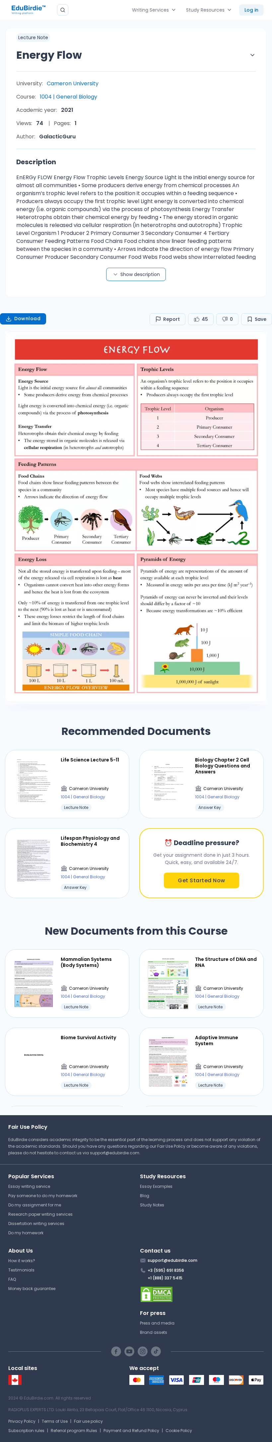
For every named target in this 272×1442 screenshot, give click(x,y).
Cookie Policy (179, 1430)
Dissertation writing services (36, 1223)
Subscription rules (26, 1430)
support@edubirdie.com (114, 1153)
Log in (251, 10)
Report (171, 319)
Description (36, 162)
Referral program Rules (74, 1430)
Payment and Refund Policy (131, 1430)
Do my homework (25, 1233)
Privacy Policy (21, 1421)
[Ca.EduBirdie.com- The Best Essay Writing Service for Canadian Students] (15, 1383)
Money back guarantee (31, 1288)
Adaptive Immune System (216, 1040)
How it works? (21, 1260)
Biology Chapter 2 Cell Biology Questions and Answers (222, 766)
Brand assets (153, 1332)
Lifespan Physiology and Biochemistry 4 (90, 841)
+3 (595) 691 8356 (166, 1270)
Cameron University (73, 83)
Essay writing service (29, 1186)
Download (27, 318)
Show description (140, 274)
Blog (144, 1195)
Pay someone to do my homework (42, 1195)
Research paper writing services (40, 1214)
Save (260, 319)
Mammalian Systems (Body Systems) (86, 962)
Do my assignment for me (34, 1205)
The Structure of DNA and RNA (226, 962)
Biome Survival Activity (88, 1038)
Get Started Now (201, 880)
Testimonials (21, 1270)
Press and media (157, 1323)
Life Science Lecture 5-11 (90, 760)
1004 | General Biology (68, 97)
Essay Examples (156, 1186)
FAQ (12, 1279)
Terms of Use (55, 1421)
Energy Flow (49, 54)
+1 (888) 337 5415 (165, 1278)
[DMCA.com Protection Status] (202, 1294)
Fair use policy (88, 1421)
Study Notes (152, 1205)
